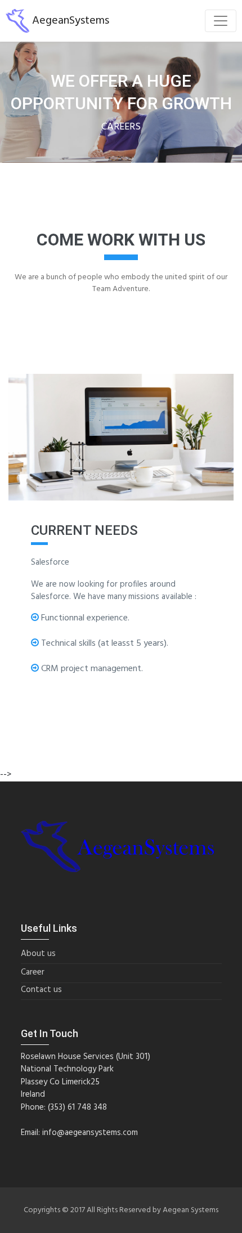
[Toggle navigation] (220, 21)
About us (38, 954)
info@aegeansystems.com (90, 1133)
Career (32, 972)
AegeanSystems (69, 21)
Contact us (41, 990)
